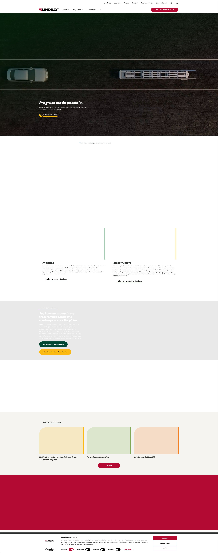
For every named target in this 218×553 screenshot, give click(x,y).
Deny (164, 548)
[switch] (87, 549)
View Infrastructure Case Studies (55, 352)
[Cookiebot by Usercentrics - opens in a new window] (49, 549)
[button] (164, 9)
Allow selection (165, 543)
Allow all (165, 538)
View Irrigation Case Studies (53, 344)
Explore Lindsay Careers (55, 509)
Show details (127, 549)
